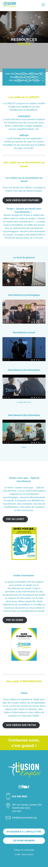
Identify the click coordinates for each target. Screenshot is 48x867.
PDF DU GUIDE (14, 620)
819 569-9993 (19, 796)
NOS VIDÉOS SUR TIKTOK (21, 725)
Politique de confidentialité (24, 850)
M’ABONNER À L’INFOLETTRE (24, 831)
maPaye (24, 135)
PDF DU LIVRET (15, 519)
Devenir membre (24, 840)
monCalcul (24, 116)
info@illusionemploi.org (24, 817)
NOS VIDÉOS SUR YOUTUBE (22, 200)
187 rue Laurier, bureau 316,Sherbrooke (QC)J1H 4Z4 (27, 807)
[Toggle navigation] (43, 4)
